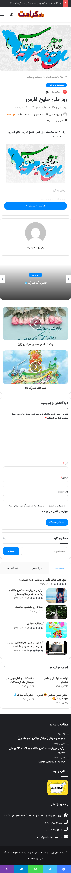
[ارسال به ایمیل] (47, 114)
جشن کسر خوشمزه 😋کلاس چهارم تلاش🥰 (52, 697)
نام (65, 463)
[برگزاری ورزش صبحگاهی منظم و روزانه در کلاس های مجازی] (56, 595)
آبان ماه (35, 274)
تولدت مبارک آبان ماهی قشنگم (55, 680)
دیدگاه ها (12, 568)
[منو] (2, 15)
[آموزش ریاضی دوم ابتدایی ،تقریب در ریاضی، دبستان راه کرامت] (56, 648)
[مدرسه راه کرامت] (31, 14)
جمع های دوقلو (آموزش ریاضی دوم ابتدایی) (43, 580)
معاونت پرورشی (34, 77)
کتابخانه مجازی (35, 624)
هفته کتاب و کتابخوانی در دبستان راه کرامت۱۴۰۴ (35, 3)
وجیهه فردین (55, 114)
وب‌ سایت (63, 491)
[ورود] (11, 15)
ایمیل (64, 477)
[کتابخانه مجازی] (56, 630)
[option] (35, 279)
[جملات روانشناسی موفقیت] (56, 612)
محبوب (59, 568)
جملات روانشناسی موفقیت (29, 607)
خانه (62, 77)
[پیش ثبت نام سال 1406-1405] (57, 787)
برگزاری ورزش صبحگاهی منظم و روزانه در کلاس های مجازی (26, 592)
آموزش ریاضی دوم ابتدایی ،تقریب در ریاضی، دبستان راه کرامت (25, 644)
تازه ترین (37, 568)
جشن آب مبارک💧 (35, 282)
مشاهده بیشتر (36, 206)
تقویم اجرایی (51, 77)
